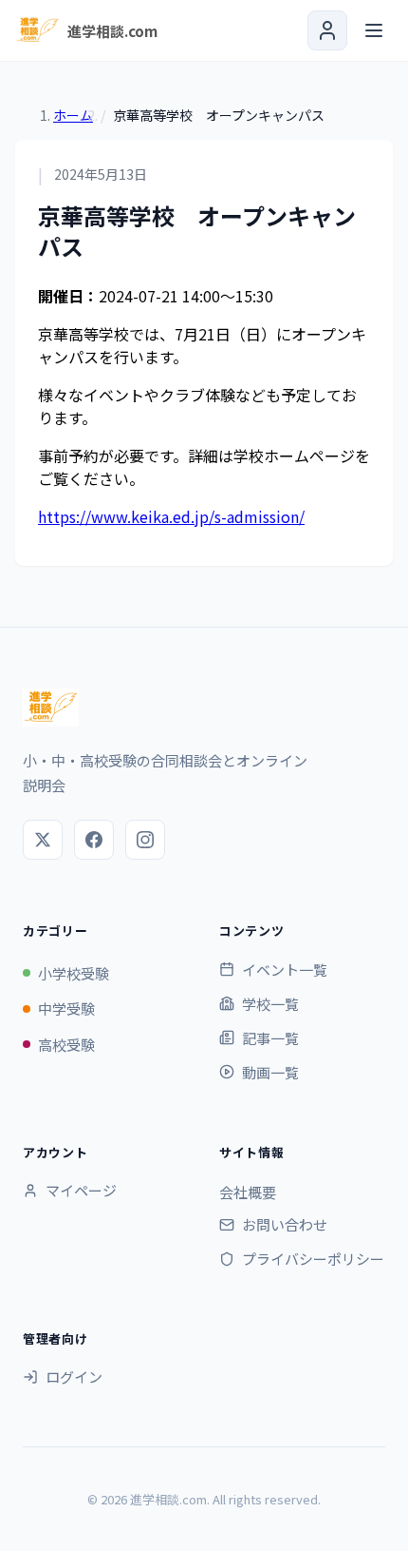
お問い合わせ (284, 1224)
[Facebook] (94, 840)
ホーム (73, 115)
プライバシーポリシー (313, 1259)
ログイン (74, 1376)
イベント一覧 (284, 969)
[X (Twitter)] (43, 840)
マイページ (81, 1190)
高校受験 (66, 1045)
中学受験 (66, 1008)
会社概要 (247, 1192)
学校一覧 (270, 1004)
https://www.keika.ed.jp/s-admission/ (171, 516)
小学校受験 (73, 973)
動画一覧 (270, 1072)
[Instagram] (145, 840)
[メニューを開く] (374, 30)
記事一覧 (270, 1038)
